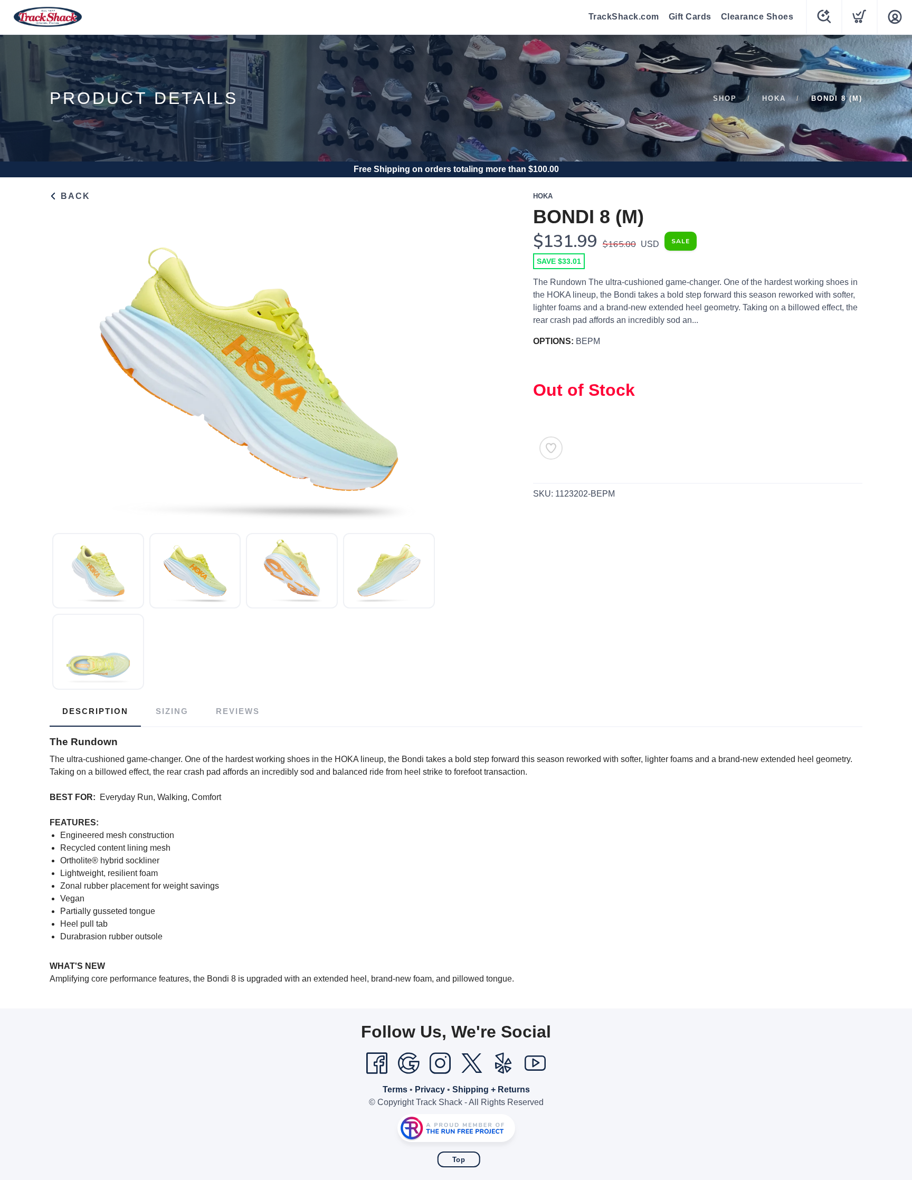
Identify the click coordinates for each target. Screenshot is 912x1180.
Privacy (430, 1089)
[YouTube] (535, 1063)
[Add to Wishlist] (551, 448)
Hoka (774, 98)
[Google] (408, 1063)
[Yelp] (503, 1063)
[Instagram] (440, 1063)
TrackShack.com (623, 16)
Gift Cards (690, 16)
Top (459, 1160)
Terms (395, 1089)
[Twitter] (472, 1063)
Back (74, 196)
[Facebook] (377, 1063)
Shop (725, 98)
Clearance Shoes (757, 16)
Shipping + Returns (491, 1089)
